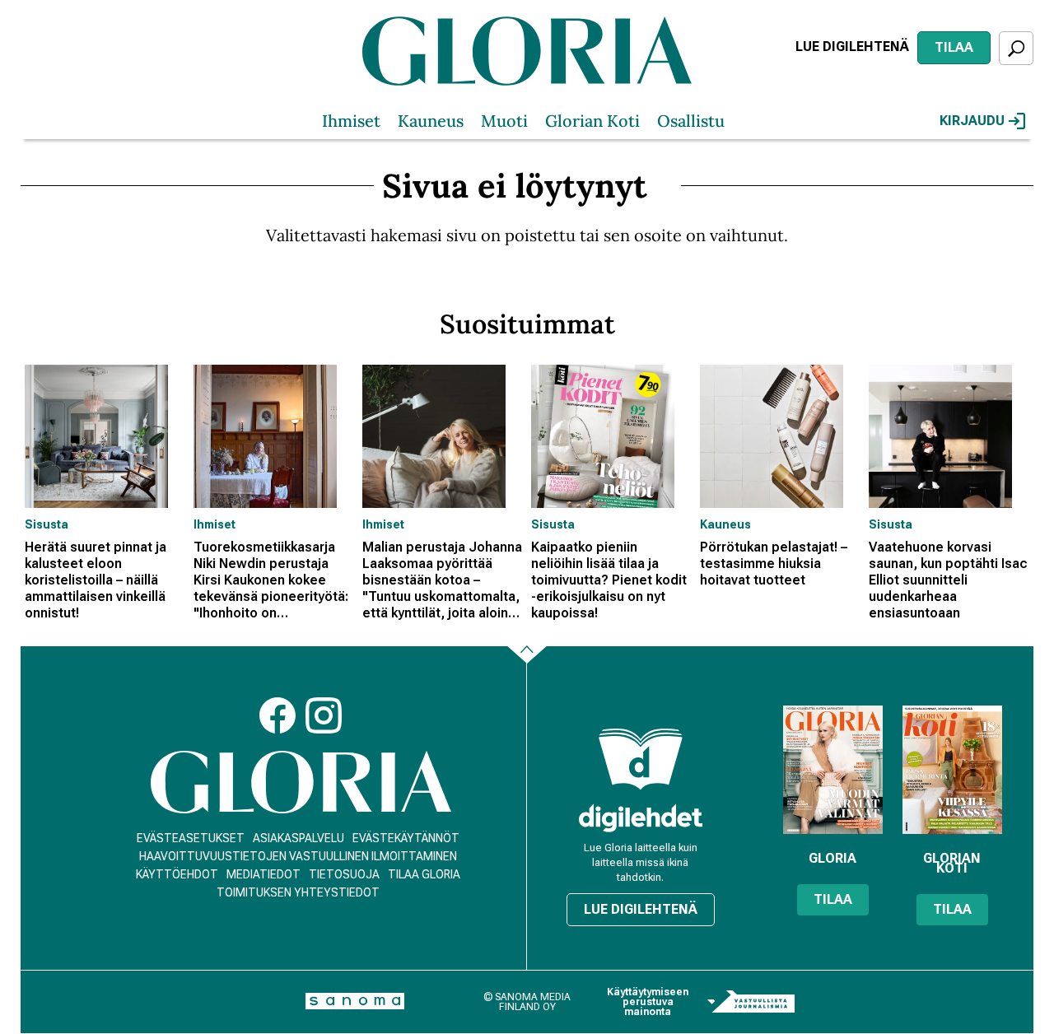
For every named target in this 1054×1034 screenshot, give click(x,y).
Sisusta (46, 524)
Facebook (277, 715)
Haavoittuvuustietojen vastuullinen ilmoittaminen (298, 856)
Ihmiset (351, 120)
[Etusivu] (301, 782)
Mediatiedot (263, 874)
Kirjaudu (972, 120)
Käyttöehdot (177, 874)
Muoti (504, 120)
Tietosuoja (344, 874)
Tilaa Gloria (424, 874)
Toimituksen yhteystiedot (298, 892)
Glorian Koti (592, 120)
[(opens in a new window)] (640, 817)
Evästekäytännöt (405, 838)
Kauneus (431, 120)
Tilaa (954, 47)
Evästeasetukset (191, 838)
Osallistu (691, 120)
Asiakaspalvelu (298, 838)
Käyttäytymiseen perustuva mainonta (647, 1002)
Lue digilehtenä (852, 46)
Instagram (323, 715)
